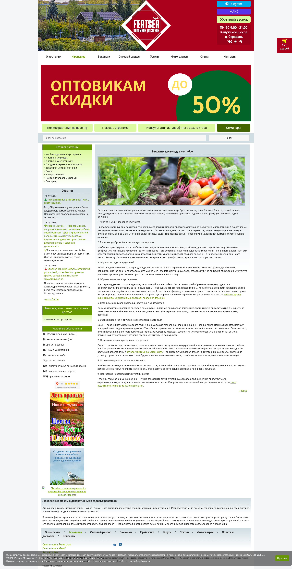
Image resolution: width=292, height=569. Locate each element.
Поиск (228, 138)
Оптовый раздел (129, 56)
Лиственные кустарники (59, 161)
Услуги (154, 56)
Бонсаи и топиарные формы (61, 178)
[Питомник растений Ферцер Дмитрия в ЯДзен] (235, 41)
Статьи (204, 56)
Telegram (235, 4)
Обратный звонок (234, 19)
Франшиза (78, 56)
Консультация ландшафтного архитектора (176, 127)
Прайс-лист (147, 532)
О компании (53, 56)
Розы (49, 171)
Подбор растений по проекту (67, 127)
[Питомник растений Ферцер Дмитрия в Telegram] (240, 41)
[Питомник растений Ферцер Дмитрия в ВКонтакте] (229, 41)
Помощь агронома (115, 127)
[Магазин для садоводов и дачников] (67, 466)
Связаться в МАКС (54, 548)
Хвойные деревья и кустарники (63, 154)
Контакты (230, 56)
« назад (243, 390)
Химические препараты (59, 319)
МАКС (233, 11)
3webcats (57, 566)
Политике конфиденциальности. (85, 558)
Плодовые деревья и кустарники (64, 164)
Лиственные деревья (57, 157)
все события (52, 299)
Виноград (51, 181)
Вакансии (104, 56)
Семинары (233, 127)
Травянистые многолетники (61, 167)
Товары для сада (55, 174)
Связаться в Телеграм (56, 544)
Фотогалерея (179, 56)
